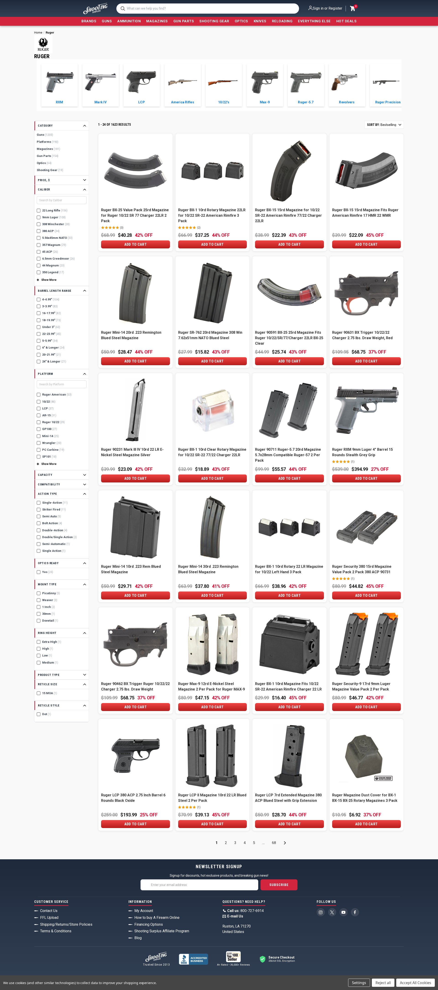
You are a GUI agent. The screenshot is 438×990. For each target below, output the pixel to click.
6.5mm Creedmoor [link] (58, 258)
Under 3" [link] (51, 327)
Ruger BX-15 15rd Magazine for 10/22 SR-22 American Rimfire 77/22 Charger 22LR (288, 215)
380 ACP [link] (51, 231)
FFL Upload (49, 917)
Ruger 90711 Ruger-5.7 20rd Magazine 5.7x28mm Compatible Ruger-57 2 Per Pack (288, 455)
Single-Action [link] (55, 502)
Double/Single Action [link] (59, 537)
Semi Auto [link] (51, 516)
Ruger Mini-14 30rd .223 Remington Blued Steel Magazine (208, 569)
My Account (143, 911)
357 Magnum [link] (54, 245)
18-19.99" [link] (51, 320)
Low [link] (47, 655)
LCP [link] (48, 408)
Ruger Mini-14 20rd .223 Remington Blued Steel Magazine (131, 335)
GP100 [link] (49, 429)
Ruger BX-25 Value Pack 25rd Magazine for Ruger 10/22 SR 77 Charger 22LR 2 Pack (135, 215)
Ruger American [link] (57, 394)
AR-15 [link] (49, 415)
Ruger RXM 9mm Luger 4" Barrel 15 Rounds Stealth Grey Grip (362, 452)
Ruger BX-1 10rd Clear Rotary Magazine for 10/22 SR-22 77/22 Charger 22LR (212, 452)
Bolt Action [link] (52, 523)
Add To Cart (135, 244)
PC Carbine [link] (53, 449)
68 (274, 843)
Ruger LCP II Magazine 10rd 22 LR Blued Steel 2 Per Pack (212, 798)
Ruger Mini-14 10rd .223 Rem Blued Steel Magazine (131, 569)
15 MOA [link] (49, 693)
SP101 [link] (49, 456)
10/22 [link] (48, 401)
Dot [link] (46, 714)
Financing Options (148, 924)
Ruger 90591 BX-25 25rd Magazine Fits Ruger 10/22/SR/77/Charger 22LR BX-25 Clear (289, 338)
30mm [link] (48, 613)
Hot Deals (346, 21)
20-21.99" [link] (51, 354)
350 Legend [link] (53, 272)
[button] (61, 125)
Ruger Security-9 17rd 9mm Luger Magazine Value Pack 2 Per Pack (361, 686)
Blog (138, 938)
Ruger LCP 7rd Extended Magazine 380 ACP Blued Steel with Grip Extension (288, 798)
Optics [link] (44, 163)
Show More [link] (49, 280)
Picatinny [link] (51, 593)
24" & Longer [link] (54, 361)
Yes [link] (47, 572)
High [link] (47, 648)
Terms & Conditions (55, 931)
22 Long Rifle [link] (55, 210)
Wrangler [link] (51, 443)
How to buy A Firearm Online (157, 917)
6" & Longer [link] (53, 347)
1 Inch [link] (48, 607)
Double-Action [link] (54, 530)
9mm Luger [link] (54, 217)
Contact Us (48, 911)
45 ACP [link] (50, 251)
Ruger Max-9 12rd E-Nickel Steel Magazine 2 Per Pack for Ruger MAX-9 (211, 686)
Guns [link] (45, 134)
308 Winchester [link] (56, 224)
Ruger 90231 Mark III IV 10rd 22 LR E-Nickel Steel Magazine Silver (132, 452)
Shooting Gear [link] (50, 170)
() (355, 7)
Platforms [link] (47, 141)
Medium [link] (50, 662)
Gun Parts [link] (47, 156)
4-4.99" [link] (50, 299)
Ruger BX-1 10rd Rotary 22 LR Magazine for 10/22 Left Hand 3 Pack (289, 569)
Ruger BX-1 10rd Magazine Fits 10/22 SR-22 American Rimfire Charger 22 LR (288, 686)
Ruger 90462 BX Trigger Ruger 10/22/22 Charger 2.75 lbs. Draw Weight (135, 686)
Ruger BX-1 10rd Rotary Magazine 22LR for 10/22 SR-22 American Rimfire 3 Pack (211, 215)
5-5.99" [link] (50, 340)
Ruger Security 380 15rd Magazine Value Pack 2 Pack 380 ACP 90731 (361, 569)
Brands (88, 21)
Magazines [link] (48, 149)
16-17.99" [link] (51, 313)
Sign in (318, 8)
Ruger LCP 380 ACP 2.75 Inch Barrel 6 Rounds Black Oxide (133, 798)
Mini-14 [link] (50, 436)
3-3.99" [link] (50, 306)
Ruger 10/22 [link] (53, 422)
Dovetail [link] (50, 620)
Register (335, 8)
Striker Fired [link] (54, 509)
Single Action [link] (53, 550)
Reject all (383, 982)
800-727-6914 (245, 911)
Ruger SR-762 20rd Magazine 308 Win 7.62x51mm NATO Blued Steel (210, 335)
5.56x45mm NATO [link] (57, 238)
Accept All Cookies (415, 982)
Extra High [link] (51, 642)
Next (285, 842)
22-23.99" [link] (51, 334)
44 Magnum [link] (53, 265)
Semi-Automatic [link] (56, 544)
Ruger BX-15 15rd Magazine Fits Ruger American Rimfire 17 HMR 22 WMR (365, 213)
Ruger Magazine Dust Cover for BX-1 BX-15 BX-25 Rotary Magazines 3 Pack (364, 798)
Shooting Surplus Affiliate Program (161, 931)
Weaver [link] (49, 600)
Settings (359, 982)
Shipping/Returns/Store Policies (66, 924)
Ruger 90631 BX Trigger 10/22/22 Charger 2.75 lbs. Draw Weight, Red (362, 335)
